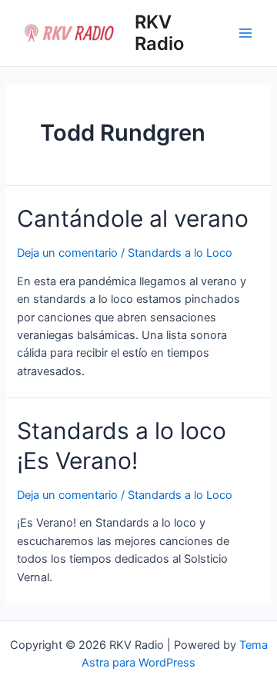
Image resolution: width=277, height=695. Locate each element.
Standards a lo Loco (180, 253)
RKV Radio (159, 33)
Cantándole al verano (133, 218)
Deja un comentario (67, 253)
